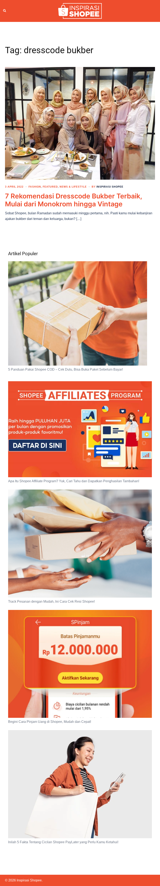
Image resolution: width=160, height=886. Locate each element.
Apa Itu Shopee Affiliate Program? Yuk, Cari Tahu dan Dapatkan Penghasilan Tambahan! (73, 481)
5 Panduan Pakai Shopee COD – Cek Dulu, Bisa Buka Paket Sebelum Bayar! (65, 369)
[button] (4, 11)
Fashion (35, 186)
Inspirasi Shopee (109, 186)
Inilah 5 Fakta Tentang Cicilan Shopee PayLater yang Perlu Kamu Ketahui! (63, 842)
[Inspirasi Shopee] (80, 10)
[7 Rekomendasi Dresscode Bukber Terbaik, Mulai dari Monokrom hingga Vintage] (80, 123)
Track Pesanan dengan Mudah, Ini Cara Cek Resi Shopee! (51, 601)
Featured (50, 186)
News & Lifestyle (73, 186)
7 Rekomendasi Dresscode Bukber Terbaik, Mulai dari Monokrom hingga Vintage (73, 200)
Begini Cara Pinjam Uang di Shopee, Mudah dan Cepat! (49, 721)
